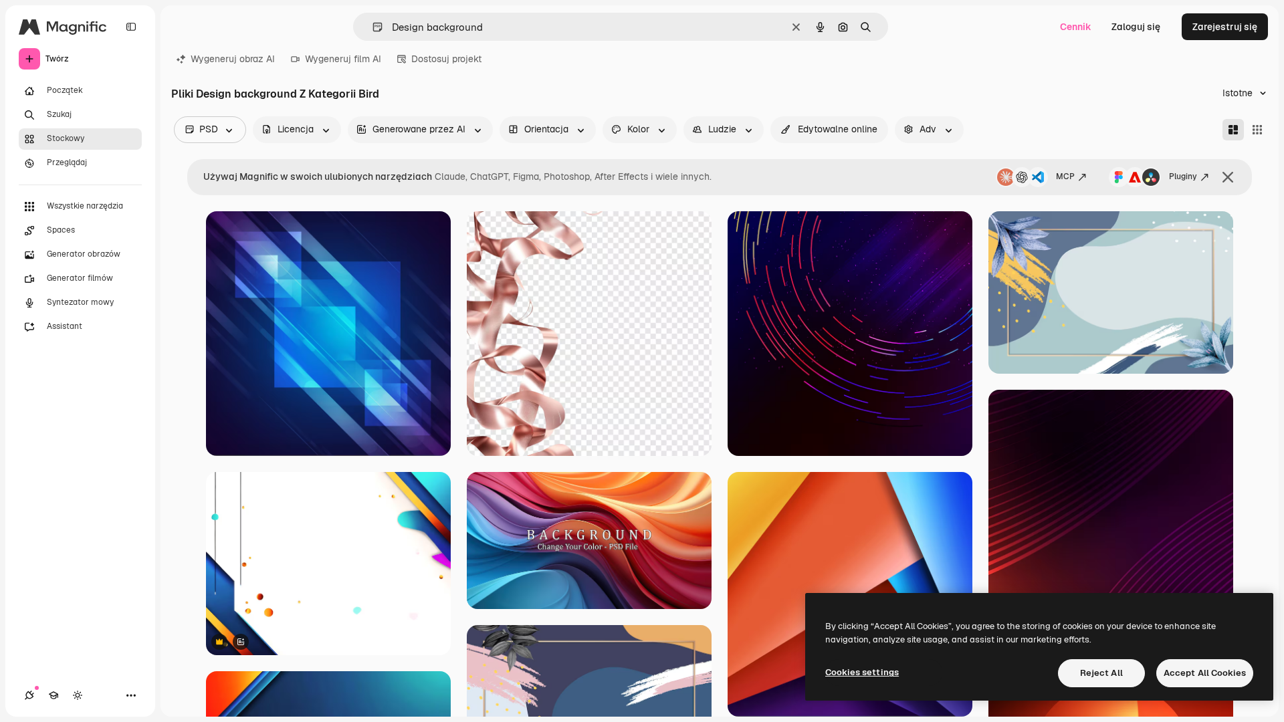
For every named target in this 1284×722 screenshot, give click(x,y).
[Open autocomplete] (372, 27)
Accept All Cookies (1205, 673)
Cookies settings (862, 672)
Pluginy (1183, 176)
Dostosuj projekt (446, 59)
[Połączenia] (29, 695)
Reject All (1101, 673)
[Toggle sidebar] (131, 26)
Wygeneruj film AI (343, 59)
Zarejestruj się (1224, 27)
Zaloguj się (1135, 27)
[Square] (1257, 129)
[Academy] (53, 695)
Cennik (1075, 27)
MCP (1065, 176)
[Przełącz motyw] (77, 695)
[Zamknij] (1228, 177)
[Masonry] (1233, 129)
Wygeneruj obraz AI (233, 59)
